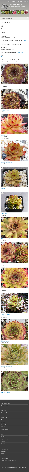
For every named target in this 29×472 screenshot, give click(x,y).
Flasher (24, 40)
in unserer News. (20, 52)
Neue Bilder (3, 410)
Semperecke (3, 441)
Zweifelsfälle (3, 422)
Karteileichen (3, 408)
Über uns (3, 443)
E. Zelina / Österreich (5, 238)
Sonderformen (4, 417)
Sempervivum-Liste (15, 4)
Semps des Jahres (4, 415)
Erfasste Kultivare (4, 405)
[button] (14, 83)
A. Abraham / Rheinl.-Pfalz (6, 135)
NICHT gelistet (4, 424)
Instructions (19, 1)
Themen (2, 419)
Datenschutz (3, 451)
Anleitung (14, 1)
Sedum (9, 1)
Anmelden (26, 1)
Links (2, 434)
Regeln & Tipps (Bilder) (5, 439)
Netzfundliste (3, 426)
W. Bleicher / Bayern (5, 314)
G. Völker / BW (4, 188)
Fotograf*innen (4, 432)
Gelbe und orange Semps (5, 56)
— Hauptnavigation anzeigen (6, 18)
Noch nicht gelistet (4, 412)
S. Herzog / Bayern (5, 85)
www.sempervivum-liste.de (16, 467)
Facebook (24, 467)
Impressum (3, 453)
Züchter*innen (4, 446)
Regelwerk (3, 436)
